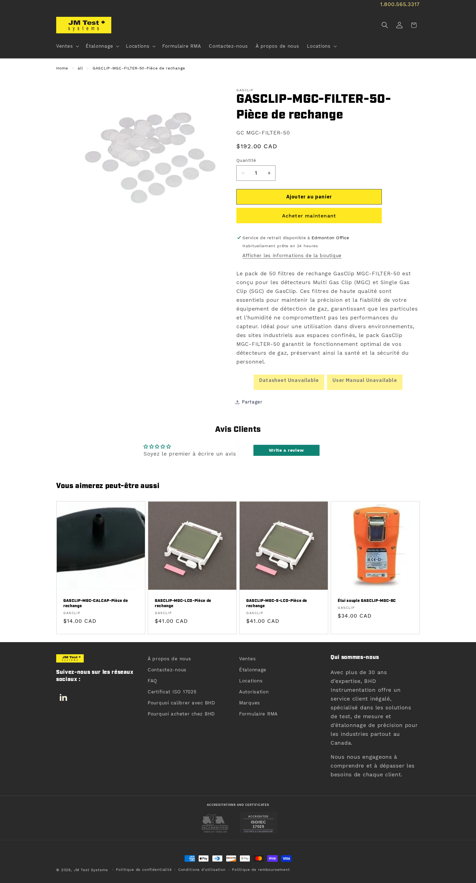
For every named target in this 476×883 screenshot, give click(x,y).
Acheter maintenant (309, 216)
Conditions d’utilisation (202, 870)
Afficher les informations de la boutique (292, 255)
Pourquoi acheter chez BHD (181, 714)
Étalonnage (252, 669)
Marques (249, 703)
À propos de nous (169, 658)
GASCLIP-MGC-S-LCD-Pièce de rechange (276, 604)
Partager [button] (252, 402)
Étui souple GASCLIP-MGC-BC (367, 601)
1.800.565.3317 (400, 4)
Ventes (247, 658)
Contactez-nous (167, 669)
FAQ (152, 680)
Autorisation (254, 691)
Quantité (246, 160)
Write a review (286, 450)
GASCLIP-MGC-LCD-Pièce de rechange (183, 604)
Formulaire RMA (258, 714)
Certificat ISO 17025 (172, 691)
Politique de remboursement (261, 870)
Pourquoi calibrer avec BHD (181, 703)
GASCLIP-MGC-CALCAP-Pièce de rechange (95, 604)
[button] (67, 46)
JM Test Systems (91, 870)
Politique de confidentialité (144, 870)
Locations (251, 680)
